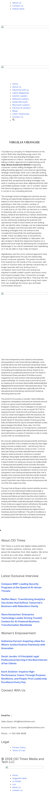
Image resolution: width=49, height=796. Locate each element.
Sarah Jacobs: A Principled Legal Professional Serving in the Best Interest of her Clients (24, 660)
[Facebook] (18, 19)
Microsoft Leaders (21, 105)
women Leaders (19, 96)
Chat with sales (8, 705)
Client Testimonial (20, 114)
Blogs (15, 111)
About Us (16, 87)
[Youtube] (32, 19)
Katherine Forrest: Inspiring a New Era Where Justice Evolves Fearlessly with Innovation (23, 645)
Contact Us (17, 117)
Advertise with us (20, 90)
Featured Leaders (20, 99)
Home (15, 84)
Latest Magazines (20, 93)
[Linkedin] (4, 19)
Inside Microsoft (20, 102)
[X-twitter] (11, 19)
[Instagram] (25, 19)
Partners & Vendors (21, 108)
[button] (13, 120)
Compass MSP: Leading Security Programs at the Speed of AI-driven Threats (21, 587)
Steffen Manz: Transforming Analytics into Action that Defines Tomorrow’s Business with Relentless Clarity (23, 603)
